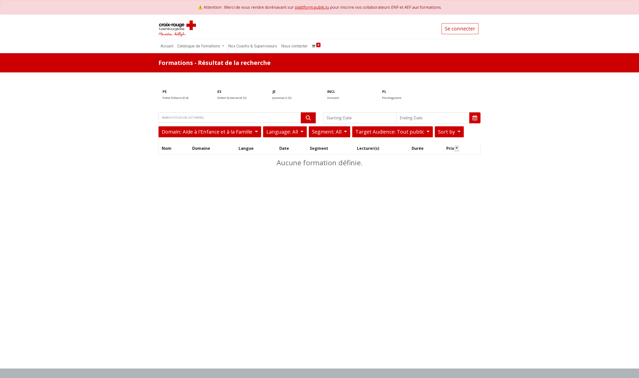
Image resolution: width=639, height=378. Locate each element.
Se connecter (460, 28)
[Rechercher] (308, 117)
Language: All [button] (282, 131)
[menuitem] (167, 46)
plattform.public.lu (312, 7)
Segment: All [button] (327, 131)
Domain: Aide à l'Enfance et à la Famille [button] (208, 131)
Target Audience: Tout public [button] (390, 131)
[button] (475, 117)
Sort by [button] (447, 131)
